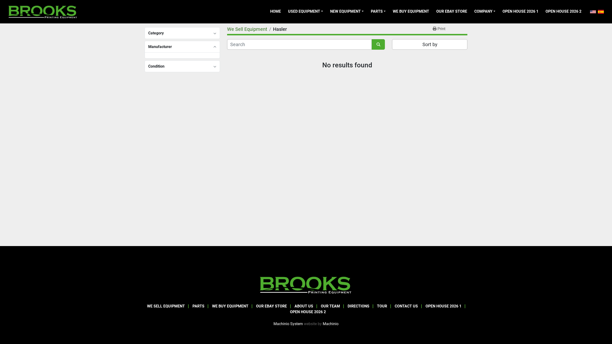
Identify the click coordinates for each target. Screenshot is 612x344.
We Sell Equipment (166, 306)
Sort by (429, 44)
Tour (382, 306)
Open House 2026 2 (563, 11)
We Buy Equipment (411, 11)
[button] (305, 11)
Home (275, 11)
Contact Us (406, 306)
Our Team (330, 306)
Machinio (331, 324)
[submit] (378, 44)
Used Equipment (304, 11)
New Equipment (345, 11)
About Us (304, 306)
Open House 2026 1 (520, 11)
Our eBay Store (451, 11)
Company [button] (483, 11)
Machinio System (288, 324)
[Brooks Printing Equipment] (306, 284)
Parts (377, 11)
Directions (358, 306)
